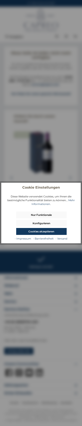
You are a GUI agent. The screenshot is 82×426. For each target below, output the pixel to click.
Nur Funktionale (41, 214)
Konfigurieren (41, 223)
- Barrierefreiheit (43, 238)
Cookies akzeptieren (41, 231)
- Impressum (23, 238)
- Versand (61, 238)
